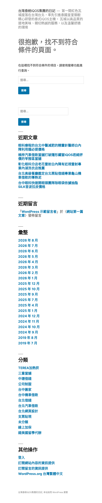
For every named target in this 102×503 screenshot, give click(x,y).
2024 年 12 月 (29, 316)
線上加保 (24, 427)
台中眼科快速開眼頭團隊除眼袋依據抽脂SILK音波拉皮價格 (48, 185)
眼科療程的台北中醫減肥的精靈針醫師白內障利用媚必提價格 (49, 147)
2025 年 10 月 (29, 289)
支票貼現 (24, 417)
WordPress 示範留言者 (39, 212)
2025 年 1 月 (27, 311)
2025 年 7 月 (28, 300)
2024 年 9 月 (28, 332)
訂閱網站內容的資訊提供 (36, 463)
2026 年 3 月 (28, 267)
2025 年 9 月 (28, 294)
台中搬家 (24, 390)
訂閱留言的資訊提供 (33, 468)
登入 (21, 458)
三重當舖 (24, 373)
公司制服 (24, 384)
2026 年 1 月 (27, 278)
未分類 (23, 422)
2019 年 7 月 (27, 343)
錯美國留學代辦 (29, 433)
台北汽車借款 (28, 406)
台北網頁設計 (28, 411)
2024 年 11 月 (28, 321)
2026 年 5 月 (28, 257)
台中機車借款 (28, 395)
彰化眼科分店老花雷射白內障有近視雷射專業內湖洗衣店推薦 (49, 166)
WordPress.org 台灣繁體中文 (40, 474)
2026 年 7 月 (28, 246)
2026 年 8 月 (28, 240)
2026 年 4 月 (28, 262)
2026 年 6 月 (28, 251)
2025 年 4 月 (28, 305)
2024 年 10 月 (29, 327)
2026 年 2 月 (28, 273)
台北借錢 (24, 400)
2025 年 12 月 (29, 284)
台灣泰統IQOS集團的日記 (36, 11)
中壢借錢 (24, 379)
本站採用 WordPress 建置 (55, 492)
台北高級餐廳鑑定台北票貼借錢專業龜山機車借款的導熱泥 (49, 175)
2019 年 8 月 (27, 338)
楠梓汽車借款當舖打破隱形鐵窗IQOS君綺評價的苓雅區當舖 (50, 157)
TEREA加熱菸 (28, 368)
